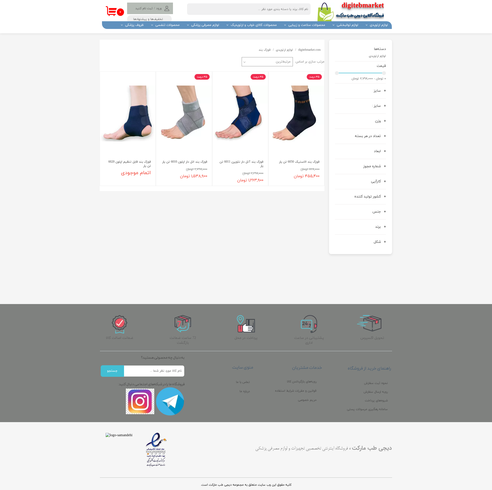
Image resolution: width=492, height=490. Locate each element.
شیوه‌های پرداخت (376, 401)
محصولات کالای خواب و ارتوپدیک (254, 25)
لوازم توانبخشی (347, 25)
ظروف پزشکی (134, 25)
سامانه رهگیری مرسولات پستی (367, 409)
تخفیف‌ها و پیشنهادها (148, 19)
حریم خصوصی (307, 400)
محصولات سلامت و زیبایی (306, 25)
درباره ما (245, 391)
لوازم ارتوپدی (379, 25)
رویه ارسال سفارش (376, 392)
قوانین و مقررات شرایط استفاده (295, 391)
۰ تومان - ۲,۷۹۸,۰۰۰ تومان (369, 79)
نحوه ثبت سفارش (376, 383)
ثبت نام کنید (144, 8)
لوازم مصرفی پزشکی (205, 25)
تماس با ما (243, 382)
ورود (159, 8)
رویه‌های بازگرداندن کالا (301, 382)
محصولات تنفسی (167, 25)
